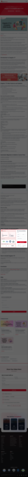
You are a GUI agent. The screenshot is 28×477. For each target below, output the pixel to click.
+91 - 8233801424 (11, 235)
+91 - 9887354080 (11, 236)
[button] (18, 236)
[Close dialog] (26, 230)
